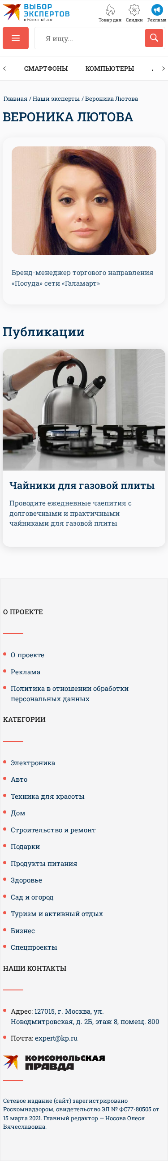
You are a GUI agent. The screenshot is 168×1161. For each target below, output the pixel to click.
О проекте (27, 654)
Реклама (25, 671)
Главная (15, 98)
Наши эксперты (56, 98)
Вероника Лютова (111, 98)
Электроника (33, 762)
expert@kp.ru (56, 1037)
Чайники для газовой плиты (82, 485)
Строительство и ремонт (53, 829)
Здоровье (26, 879)
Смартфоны (46, 68)
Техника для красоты (48, 796)
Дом (18, 812)
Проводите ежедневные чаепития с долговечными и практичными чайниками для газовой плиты (70, 512)
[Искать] (154, 38)
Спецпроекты (34, 947)
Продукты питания (44, 863)
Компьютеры (110, 68)
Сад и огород (32, 896)
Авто (19, 779)
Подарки (25, 846)
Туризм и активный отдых (57, 913)
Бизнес (23, 930)
